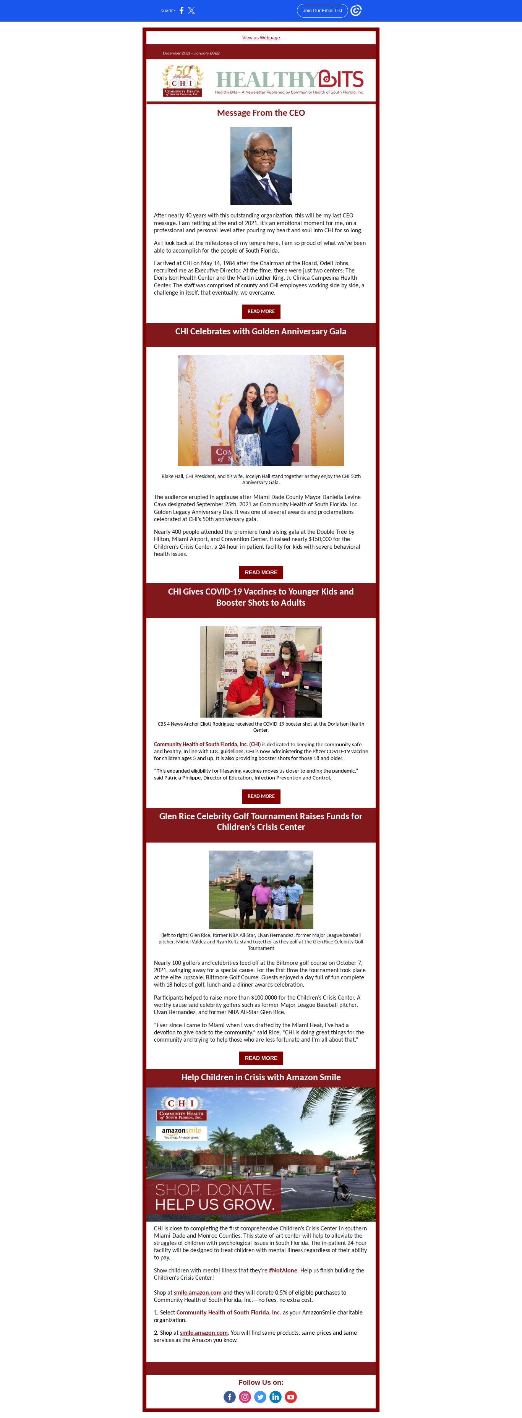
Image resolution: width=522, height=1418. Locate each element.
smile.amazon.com (198, 1293)
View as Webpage (261, 38)
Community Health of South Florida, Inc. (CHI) (207, 745)
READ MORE (261, 311)
